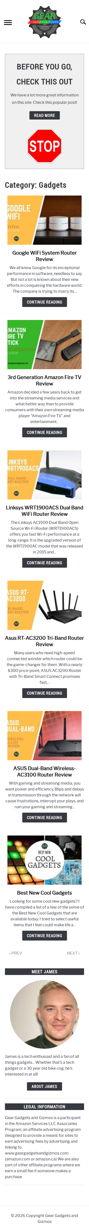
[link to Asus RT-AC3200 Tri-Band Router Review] (44, 605)
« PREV (15, 953)
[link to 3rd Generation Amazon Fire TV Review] (44, 344)
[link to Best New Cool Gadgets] (44, 860)
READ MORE (44, 115)
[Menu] (8, 23)
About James (44, 1086)
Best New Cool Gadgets (44, 893)
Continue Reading (44, 302)
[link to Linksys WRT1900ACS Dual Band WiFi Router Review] (44, 475)
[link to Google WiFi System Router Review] (44, 220)
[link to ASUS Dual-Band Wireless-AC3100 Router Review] (44, 735)
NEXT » (73, 953)
